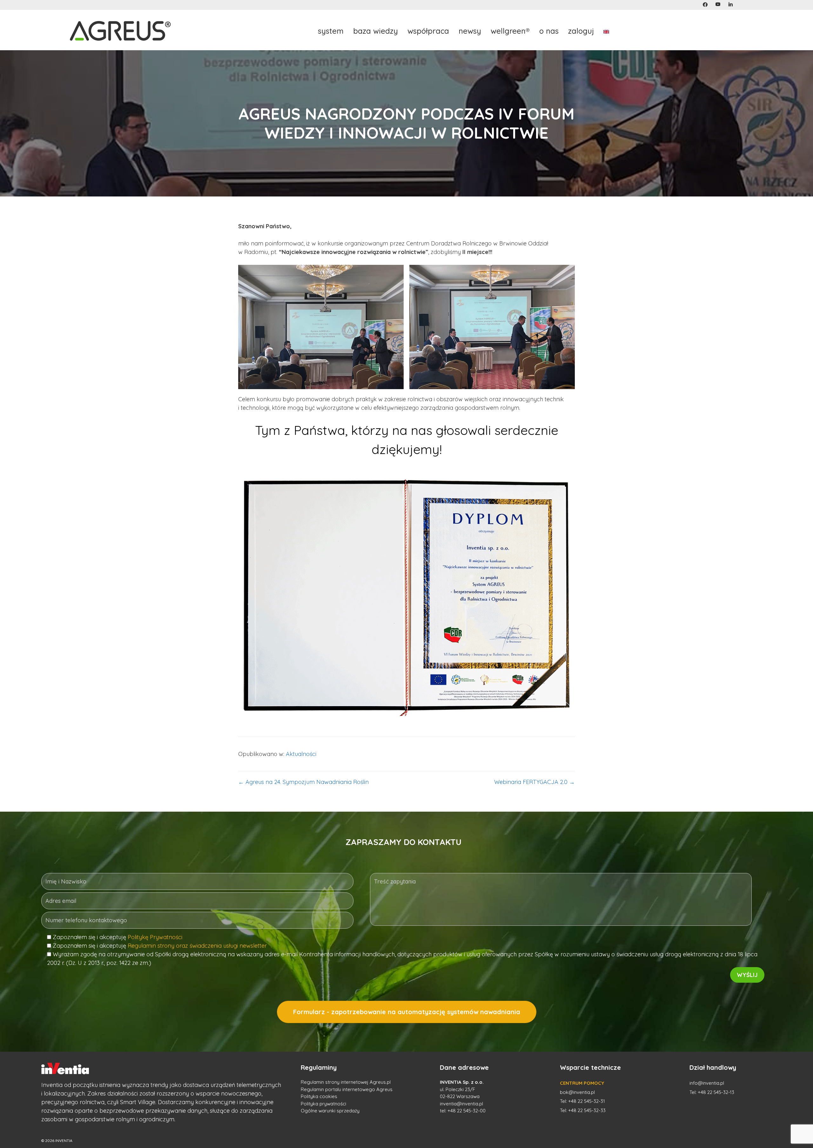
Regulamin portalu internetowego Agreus (347, 1089)
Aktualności (301, 754)
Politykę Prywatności (155, 937)
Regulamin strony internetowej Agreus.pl (346, 1082)
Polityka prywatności (323, 1104)
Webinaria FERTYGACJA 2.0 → (534, 782)
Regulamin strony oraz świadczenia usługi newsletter (197, 945)
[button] (705, 5)
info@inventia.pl (706, 1083)
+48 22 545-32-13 (716, 1092)
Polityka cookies (319, 1096)
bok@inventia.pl (577, 1092)
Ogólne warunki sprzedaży (330, 1111)
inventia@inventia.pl (461, 1104)
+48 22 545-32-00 (466, 1111)
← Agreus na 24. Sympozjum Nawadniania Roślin (303, 782)
